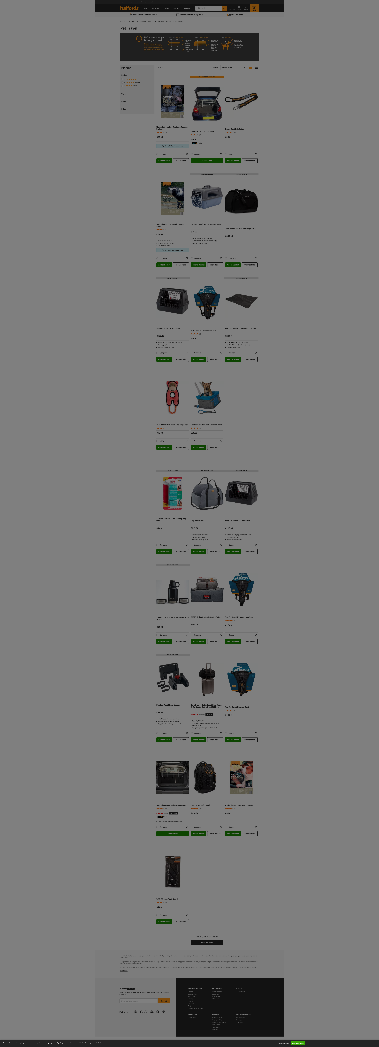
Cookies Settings (283, 1043)
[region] (189, 1043)
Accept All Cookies (298, 1043)
